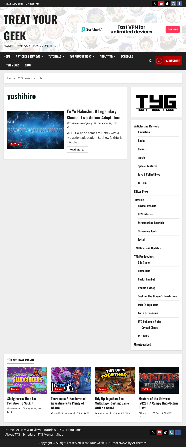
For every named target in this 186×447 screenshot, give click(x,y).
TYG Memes (12, 65)
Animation (144, 132)
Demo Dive (144, 271)
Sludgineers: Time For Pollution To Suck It (21, 400)
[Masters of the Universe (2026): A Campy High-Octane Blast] (159, 380)
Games (142, 149)
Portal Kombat (146, 279)
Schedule (127, 56)
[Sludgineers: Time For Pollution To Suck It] (27, 380)
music (141, 157)
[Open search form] (150, 60)
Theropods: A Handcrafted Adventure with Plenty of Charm (68, 403)
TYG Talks (143, 336)
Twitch (141, 239)
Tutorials (54, 56)
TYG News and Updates (147, 248)
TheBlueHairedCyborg (80, 123)
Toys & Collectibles (149, 174)
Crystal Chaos (149, 327)
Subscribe (173, 60)
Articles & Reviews (28, 56)
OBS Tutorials (145, 214)
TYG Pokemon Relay (149, 321)
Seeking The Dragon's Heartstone (157, 296)
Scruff (57, 413)
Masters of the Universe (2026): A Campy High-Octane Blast (158, 403)
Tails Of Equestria (148, 304)
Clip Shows (144, 262)
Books (141, 140)
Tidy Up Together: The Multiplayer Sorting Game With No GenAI (112, 403)
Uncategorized (142, 344)
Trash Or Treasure (148, 313)
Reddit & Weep (146, 288)
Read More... (79, 150)
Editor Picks (141, 191)
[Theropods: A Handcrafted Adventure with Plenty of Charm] (71, 380)
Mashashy (15, 408)
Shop (28, 65)
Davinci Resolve (147, 206)
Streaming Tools (147, 231)
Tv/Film (15, 144)
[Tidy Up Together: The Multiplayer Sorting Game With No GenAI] (115, 380)
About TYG (106, 56)
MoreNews (120, 443)
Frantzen (145, 413)
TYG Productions (81, 56)
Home (7, 56)
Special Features (147, 166)
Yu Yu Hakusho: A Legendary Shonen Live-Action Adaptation (35, 130)
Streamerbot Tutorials (151, 222)
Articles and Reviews (146, 126)
